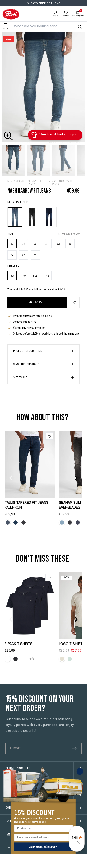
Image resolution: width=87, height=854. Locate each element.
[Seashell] (62, 659)
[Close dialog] (80, 771)
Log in (55, 16)
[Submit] (74, 748)
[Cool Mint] (70, 659)
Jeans (20, 181)
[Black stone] (23, 522)
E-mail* (15, 748)
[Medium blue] (16, 522)
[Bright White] (8, 659)
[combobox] (46, 26)
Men (10, 181)
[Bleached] (62, 522)
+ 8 (31, 659)
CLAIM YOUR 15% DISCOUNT (43, 846)
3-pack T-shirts (18, 644)
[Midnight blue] (8, 522)
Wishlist (66, 16)
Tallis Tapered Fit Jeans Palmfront (26, 505)
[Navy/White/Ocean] (23, 659)
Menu (5, 28)
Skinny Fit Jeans (35, 183)
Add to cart (37, 302)
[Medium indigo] (78, 522)
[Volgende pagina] (76, 478)
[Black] (16, 659)
